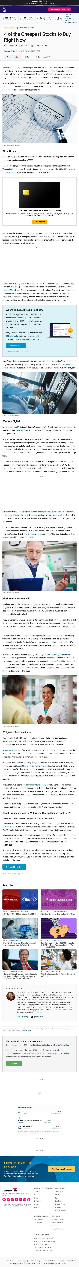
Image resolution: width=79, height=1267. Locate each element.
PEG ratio (30, 611)
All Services (59, 1192)
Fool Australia (38, 1219)
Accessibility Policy (49, 1261)
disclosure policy (26, 1030)
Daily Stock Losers (71, 22)
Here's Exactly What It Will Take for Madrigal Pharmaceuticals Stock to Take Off (19, 944)
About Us (37, 1192)
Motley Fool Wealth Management (44, 1241)
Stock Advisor (59, 1195)
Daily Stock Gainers (68, 19)
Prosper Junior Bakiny (20, 911)
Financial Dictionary (57, 1229)
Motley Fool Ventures (40, 1244)
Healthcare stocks (9, 750)
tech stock (13, 427)
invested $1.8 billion (10, 290)
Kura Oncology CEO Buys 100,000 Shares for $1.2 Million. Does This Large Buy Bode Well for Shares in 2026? (58, 945)
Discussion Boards (57, 1222)
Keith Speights (18, 971)
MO (50, 157)
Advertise (37, 1207)
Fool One (58, 1207)
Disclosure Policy (34, 1261)
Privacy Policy (21, 1261)
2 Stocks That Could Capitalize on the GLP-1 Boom (19, 915)
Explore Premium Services (25, 28)
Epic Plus (58, 1201)
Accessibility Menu (39, 1)
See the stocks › (16, 345)
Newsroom (37, 1201)
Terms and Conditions (33, 1263)
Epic (56, 1198)
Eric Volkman (56, 971)
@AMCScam (38, 1017)
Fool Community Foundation (43, 1247)
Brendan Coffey (57, 940)
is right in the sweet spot (33, 534)
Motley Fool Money (61, 1210)
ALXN (36, 607)
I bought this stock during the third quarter (33, 766)
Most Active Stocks (69, 15)
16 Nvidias (64, 1045)
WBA (5, 741)
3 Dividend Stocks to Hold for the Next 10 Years (58, 914)
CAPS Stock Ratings (57, 1219)
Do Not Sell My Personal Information (55, 1263)
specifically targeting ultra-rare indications (42, 635)
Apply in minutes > (39, 222)
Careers (36, 1195)
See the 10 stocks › (14, 867)
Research (37, 1198)
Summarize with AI (44, 57)
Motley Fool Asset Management (44, 1238)
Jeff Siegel (17, 940)
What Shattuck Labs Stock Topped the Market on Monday (58, 975)
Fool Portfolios (60, 1204)
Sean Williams (11, 51)
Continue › (14, 1063)
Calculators (54, 1226)
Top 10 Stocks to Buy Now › (59, 9)
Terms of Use (9, 1261)
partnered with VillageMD (36, 785)
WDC (18, 430)
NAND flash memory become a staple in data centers (42, 512)
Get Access (21, 1122)
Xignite (18, 1206)
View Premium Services (62, 1169)
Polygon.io (26, 1206)
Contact (36, 1204)
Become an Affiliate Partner (43, 1250)
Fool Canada (38, 1222)
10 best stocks (12, 336)
